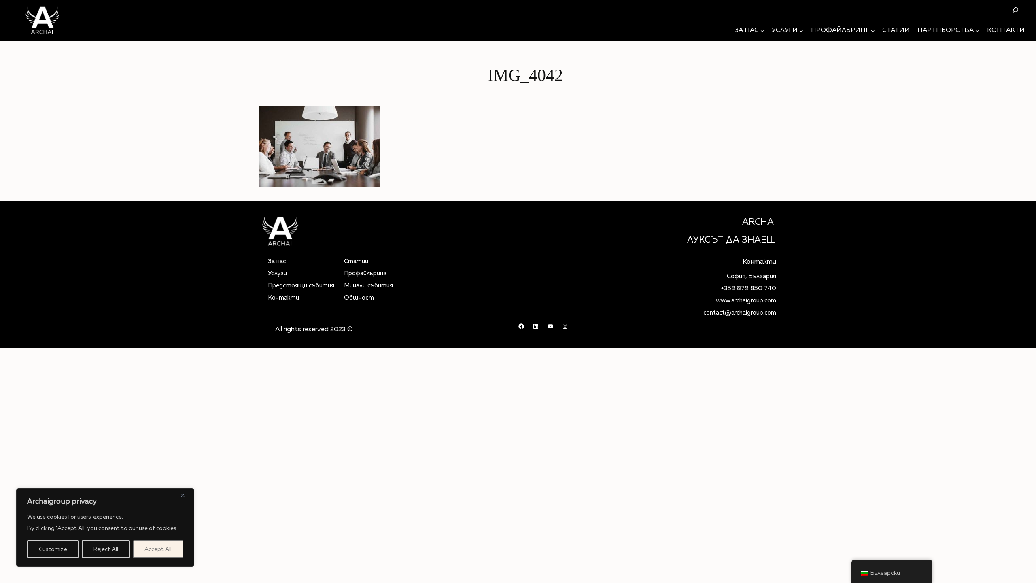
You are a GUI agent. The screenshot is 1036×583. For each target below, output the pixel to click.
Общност (359, 298)
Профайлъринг (365, 273)
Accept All (158, 549)
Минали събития (368, 286)
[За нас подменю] (762, 31)
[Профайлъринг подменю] (873, 31)
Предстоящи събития (301, 286)
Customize (53, 549)
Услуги (277, 273)
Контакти (283, 298)
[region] (105, 527)
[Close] (186, 495)
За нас (277, 261)
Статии (356, 261)
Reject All (105, 549)
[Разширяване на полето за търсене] (1015, 10)
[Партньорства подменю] (977, 31)
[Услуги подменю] (801, 31)
